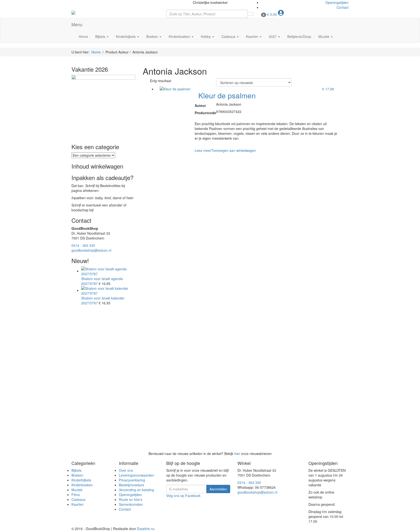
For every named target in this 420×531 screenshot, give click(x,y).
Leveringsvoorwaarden (136, 475)
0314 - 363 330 (83, 245)
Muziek (324, 36)
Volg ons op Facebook (183, 495)
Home (83, 36)
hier (237, 453)
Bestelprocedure (131, 484)
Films (75, 494)
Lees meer (203, 150)
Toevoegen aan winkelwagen (233, 150)
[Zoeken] (250, 14)
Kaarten (252, 36)
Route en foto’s (130, 499)
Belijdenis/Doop (299, 36)
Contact (343, 7)
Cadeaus (228, 36)
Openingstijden (337, 2)
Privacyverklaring (132, 480)
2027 (273, 36)
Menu (76, 24)
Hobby (206, 36)
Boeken (152, 36)
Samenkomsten (131, 504)
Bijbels (100, 36)
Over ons (126, 470)
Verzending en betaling (136, 489)
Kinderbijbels (126, 36)
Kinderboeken (180, 36)
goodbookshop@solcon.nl (91, 250)
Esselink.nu (146, 528)
